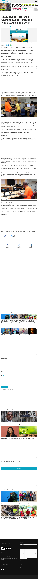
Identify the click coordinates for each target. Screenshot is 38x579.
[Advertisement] (19, 83)
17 (25, 555)
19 (30, 555)
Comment (3, 361)
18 (28, 555)
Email (2, 375)
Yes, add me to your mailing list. (8, 389)
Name (2, 371)
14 (35, 553)
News (2, 14)
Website (2, 379)
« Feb (20, 560)
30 (23, 558)
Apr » (22, 560)
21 (35, 555)
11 (28, 553)
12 (30, 553)
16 (23, 555)
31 (25, 558)
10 (25, 553)
